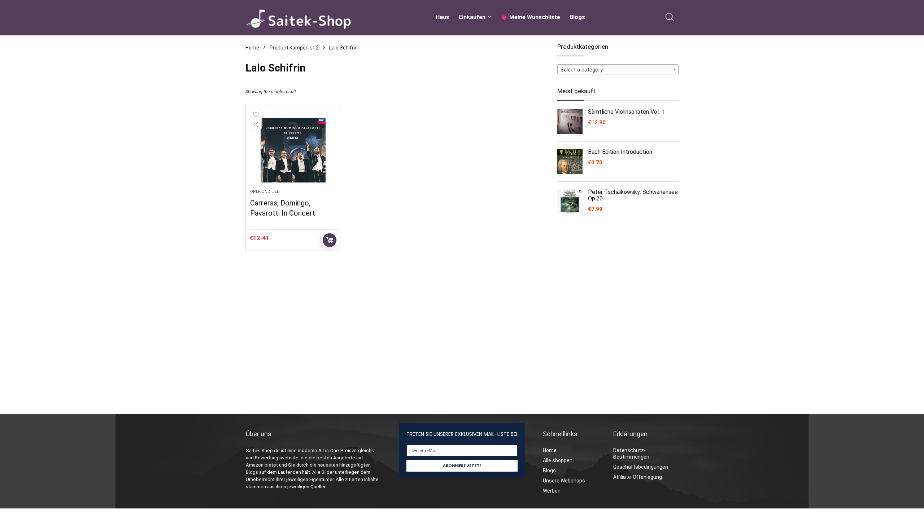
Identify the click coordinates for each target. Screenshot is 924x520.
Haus (442, 17)
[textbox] (618, 70)
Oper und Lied (265, 191)
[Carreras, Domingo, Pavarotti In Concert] (292, 150)
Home (252, 48)
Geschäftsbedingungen (640, 467)
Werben (552, 491)
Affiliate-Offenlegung (637, 477)
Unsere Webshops (564, 481)
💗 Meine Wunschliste (530, 17)
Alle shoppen (557, 460)
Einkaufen (472, 17)
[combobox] (618, 69)
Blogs (577, 17)
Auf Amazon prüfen (329, 240)
